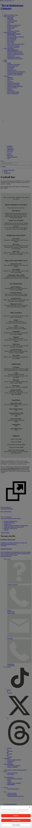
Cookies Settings (16, 825)
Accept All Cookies (16, 820)
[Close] (30, 807)
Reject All (16, 815)
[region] (16, 816)
